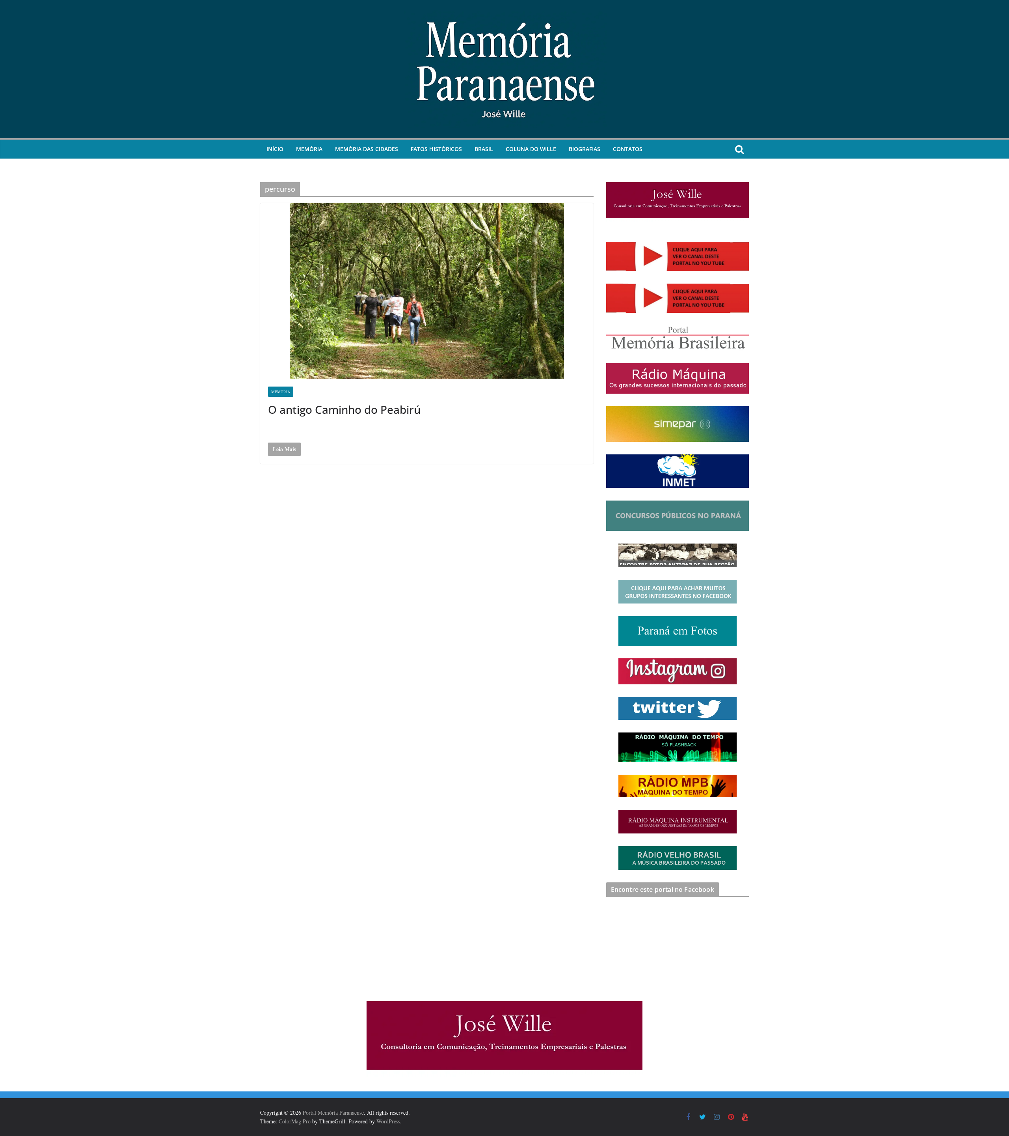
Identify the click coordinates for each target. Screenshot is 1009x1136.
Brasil (484, 149)
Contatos (627, 149)
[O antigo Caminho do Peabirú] (427, 291)
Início (274, 149)
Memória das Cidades (366, 149)
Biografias (584, 149)
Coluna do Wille (531, 149)
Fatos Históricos (436, 149)
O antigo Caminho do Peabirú (344, 409)
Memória (309, 149)
